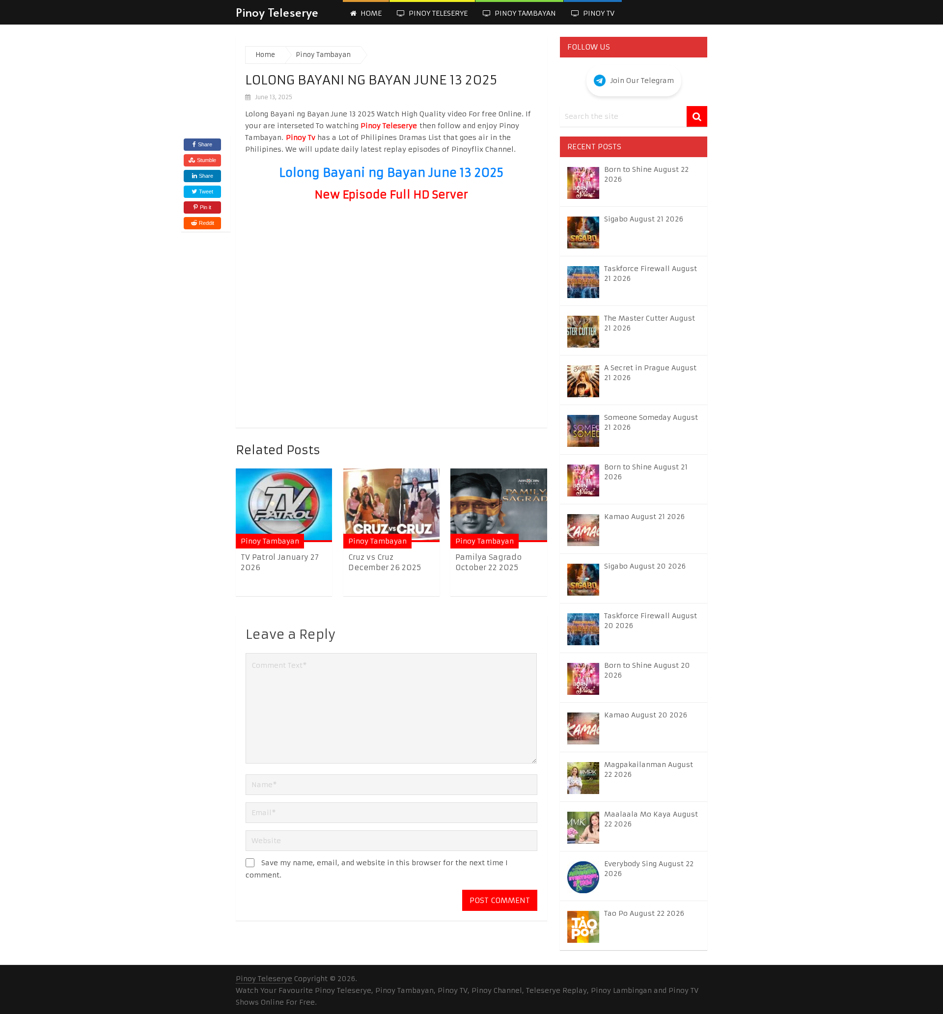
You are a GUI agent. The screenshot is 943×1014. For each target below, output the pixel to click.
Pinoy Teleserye (277, 12)
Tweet (205, 191)
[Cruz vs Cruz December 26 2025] (391, 505)
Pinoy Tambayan (524, 13)
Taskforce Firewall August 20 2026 (650, 620)
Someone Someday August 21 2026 (651, 422)
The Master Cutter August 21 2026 (649, 323)
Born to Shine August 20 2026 (647, 670)
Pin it (205, 207)
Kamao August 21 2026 (644, 516)
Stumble (206, 160)
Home (370, 13)
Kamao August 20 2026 (645, 715)
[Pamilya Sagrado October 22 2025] (498, 505)
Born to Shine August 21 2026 (646, 472)
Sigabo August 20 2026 (645, 566)
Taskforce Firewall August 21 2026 (650, 273)
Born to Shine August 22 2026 (646, 174)
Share (205, 144)
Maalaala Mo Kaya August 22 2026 (651, 819)
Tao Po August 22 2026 (644, 913)
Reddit (206, 223)
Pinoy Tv (597, 13)
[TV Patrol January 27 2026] (284, 505)
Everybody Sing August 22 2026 (648, 868)
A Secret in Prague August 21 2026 (650, 372)
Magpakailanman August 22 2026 (648, 769)
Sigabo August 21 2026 (643, 219)
